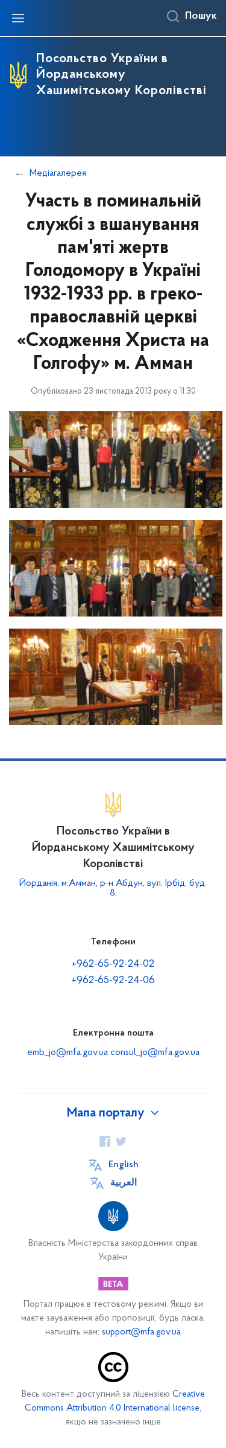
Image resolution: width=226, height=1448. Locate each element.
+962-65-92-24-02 (113, 964)
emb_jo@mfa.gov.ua (67, 1052)
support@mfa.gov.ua (141, 1332)
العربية (123, 1183)
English (123, 1165)
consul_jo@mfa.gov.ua (154, 1052)
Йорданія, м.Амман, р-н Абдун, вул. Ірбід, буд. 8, (113, 888)
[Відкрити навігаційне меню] (18, 18)
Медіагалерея (58, 173)
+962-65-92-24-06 (113, 980)
